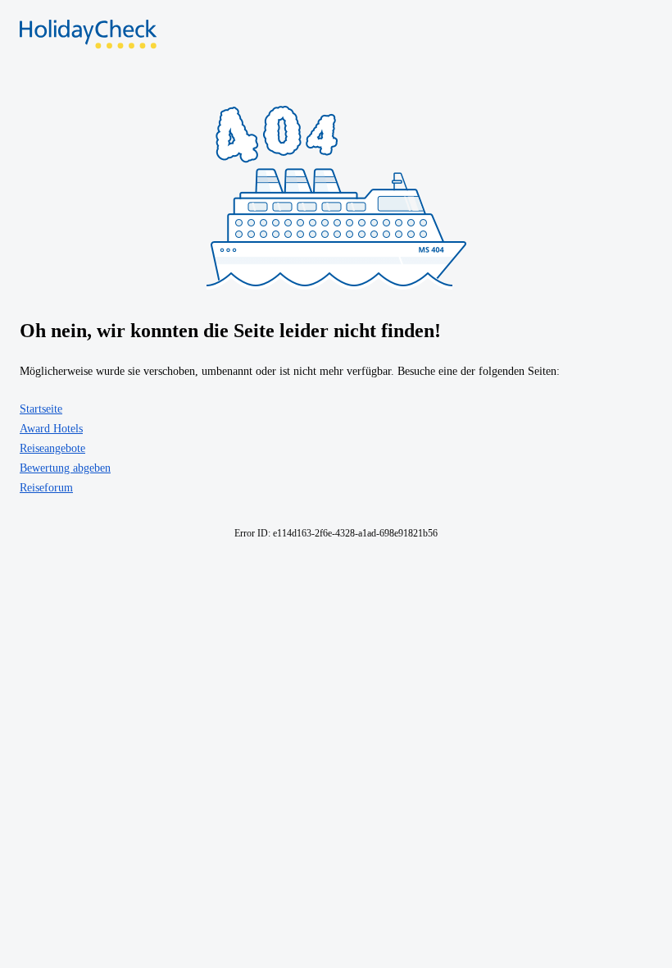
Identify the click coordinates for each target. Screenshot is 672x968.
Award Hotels (51, 428)
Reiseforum (46, 488)
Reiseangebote (52, 448)
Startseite (41, 409)
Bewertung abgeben (65, 468)
